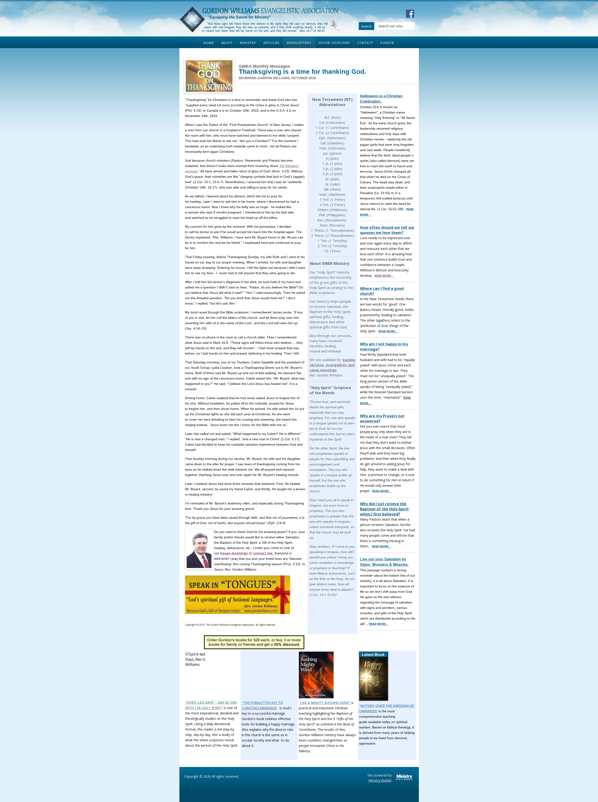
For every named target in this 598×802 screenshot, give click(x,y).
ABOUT (227, 43)
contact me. (263, 553)
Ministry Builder (380, 780)
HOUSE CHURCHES (334, 43)
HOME (209, 43)
